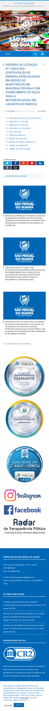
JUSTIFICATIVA (15, 131)
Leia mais (25, 697)
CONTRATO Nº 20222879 (19, 128)
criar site (19, 666)
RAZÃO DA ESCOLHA (18, 138)
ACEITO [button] (19, 705)
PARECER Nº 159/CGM (18, 121)
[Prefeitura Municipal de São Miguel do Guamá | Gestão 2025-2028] (24, 31)
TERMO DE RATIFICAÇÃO (20, 149)
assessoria (21, 669)
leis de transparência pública (14, 676)
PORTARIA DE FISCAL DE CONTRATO (25, 118)
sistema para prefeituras (35, 666)
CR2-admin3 (11, 111)
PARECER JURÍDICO (17, 135)
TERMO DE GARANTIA (18, 145)
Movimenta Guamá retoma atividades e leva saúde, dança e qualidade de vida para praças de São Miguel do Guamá (25, 6)
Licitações (42, 111)
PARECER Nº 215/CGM (18, 125)
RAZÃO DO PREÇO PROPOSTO (22, 142)
